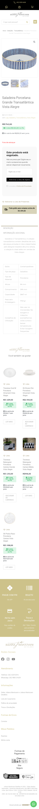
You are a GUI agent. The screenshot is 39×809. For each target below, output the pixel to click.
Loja (7, 118)
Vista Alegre (31, 118)
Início (4, 31)
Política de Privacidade (24, 186)
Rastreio (4, 736)
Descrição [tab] (8, 228)
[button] (35, 22)
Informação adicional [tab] (14, 233)
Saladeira (12, 118)
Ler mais (9, 422)
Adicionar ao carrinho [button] (29, 424)
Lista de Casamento (8, 699)
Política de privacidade (9, 703)
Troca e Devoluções (8, 707)
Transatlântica (18, 31)
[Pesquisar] (27, 22)
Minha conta (5, 740)
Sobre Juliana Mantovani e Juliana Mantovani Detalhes (17, 693)
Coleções (10, 31)
